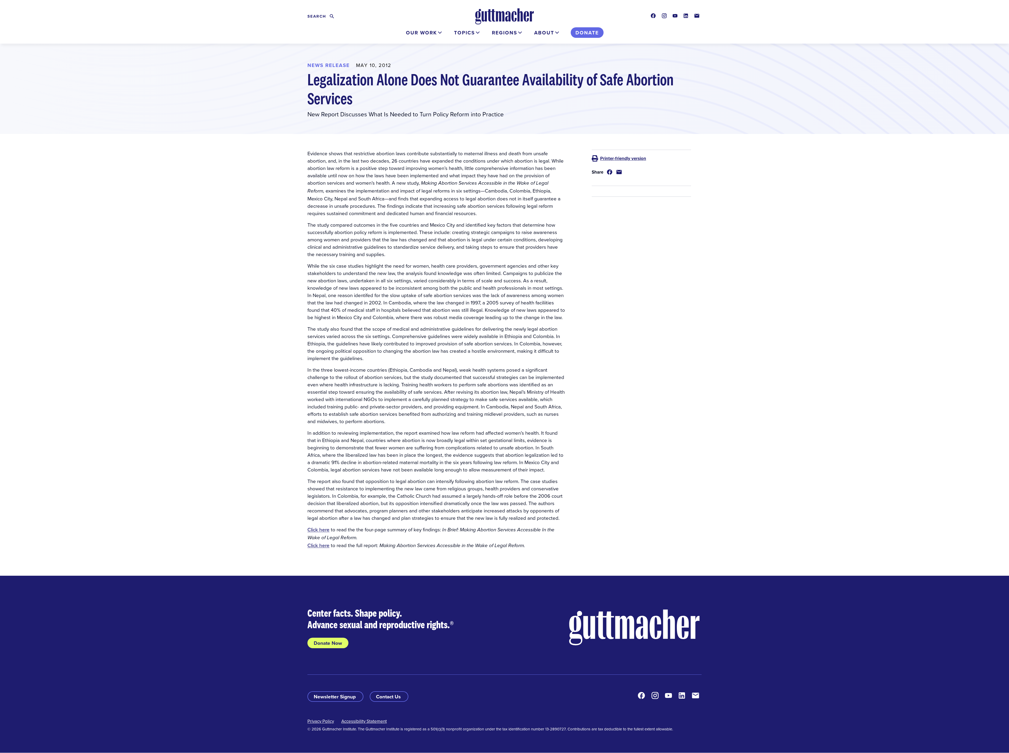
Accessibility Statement (364, 721)
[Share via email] (619, 172)
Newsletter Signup (335, 696)
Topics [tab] (464, 32)
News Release (328, 65)
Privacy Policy (320, 721)
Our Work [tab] (421, 32)
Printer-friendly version (623, 158)
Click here (318, 529)
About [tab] (544, 32)
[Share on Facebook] (609, 172)
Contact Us (389, 696)
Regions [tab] (504, 32)
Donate (587, 32)
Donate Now (328, 643)
